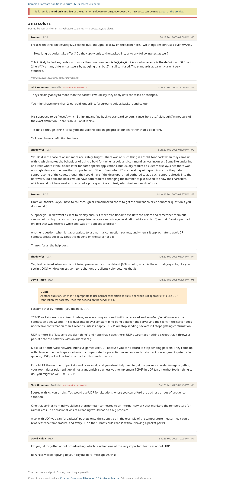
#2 (192, 149)
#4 (192, 256)
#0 (192, 37)
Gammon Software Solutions (45, 4)
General (95, 4)
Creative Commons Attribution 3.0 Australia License (90, 478)
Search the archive (172, 11)
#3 (192, 194)
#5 (192, 279)
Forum (68, 4)
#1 (192, 87)
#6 (192, 385)
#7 (192, 438)
